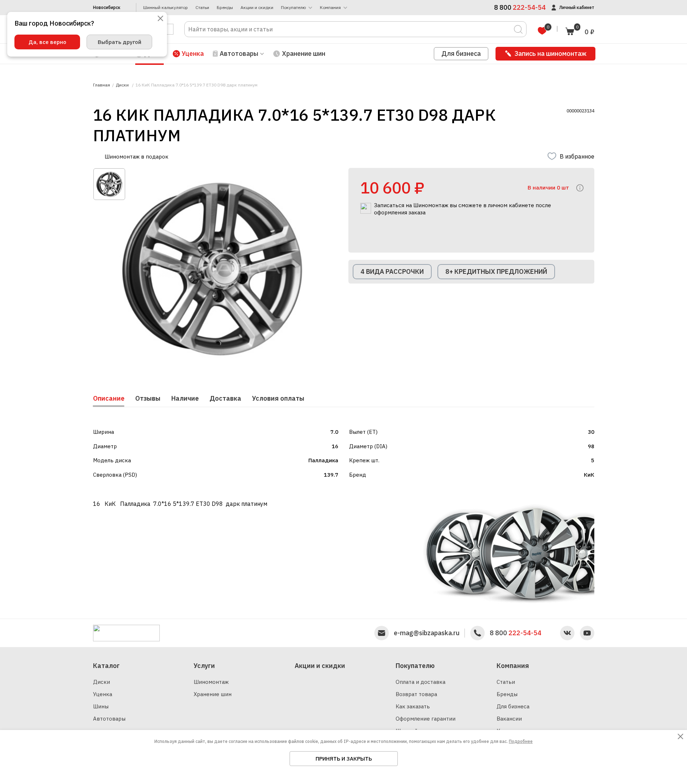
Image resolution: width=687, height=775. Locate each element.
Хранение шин (303, 53)
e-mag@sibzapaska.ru (426, 633)
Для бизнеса (461, 53)
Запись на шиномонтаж (550, 53)
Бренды (225, 7)
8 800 (515, 633)
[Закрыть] (160, 18)
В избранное (577, 156)
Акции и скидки (257, 7)
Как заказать (413, 706)
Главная (101, 85)
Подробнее (521, 741)
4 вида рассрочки (392, 271)
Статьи (202, 7)
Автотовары (109, 718)
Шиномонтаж (211, 681)
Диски (101, 681)
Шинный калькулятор (165, 7)
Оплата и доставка (420, 681)
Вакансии (509, 718)
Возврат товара (416, 694)
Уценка (193, 53)
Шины (101, 706)
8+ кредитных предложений (496, 271)
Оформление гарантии (425, 718)
